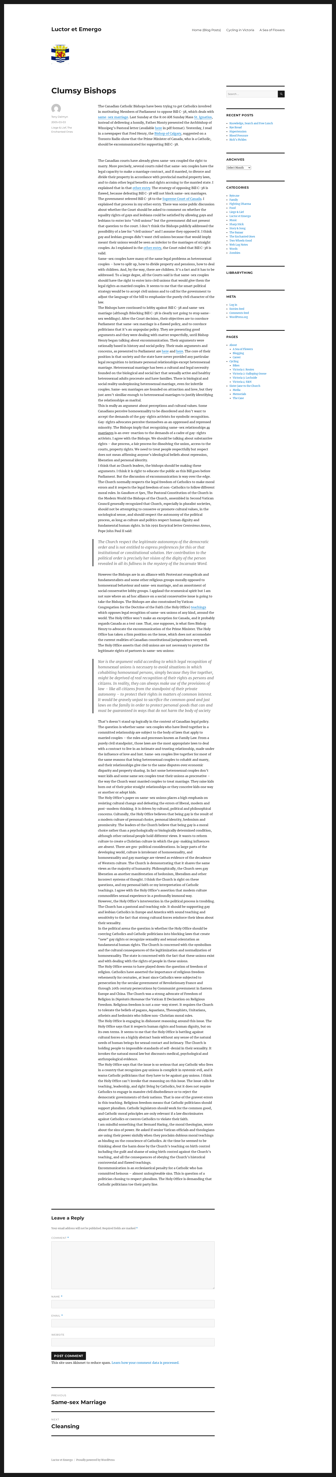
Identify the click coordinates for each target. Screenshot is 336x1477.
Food (232, 208)
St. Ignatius (203, 117)
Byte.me (234, 195)
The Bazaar (236, 232)
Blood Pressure (238, 135)
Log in (233, 304)
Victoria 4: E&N (242, 381)
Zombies (234, 253)
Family (233, 199)
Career (237, 357)
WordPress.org (238, 317)
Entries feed (236, 309)
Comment (60, 1238)
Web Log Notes (238, 244)
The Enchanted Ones (242, 236)
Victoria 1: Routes (243, 369)
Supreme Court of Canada (181, 199)
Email (57, 1315)
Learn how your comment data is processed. (145, 1363)
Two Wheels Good (240, 240)
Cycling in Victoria (240, 30)
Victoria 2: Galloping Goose (249, 373)
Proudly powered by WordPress (95, 1460)
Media (236, 390)
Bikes (236, 365)
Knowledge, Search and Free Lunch (251, 123)
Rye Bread (235, 127)
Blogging (238, 353)
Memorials (239, 394)
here (158, 128)
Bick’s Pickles (238, 139)
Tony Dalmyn (59, 116)
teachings (198, 607)
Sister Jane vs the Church (244, 386)
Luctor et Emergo (76, 29)
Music (233, 220)
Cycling (234, 361)
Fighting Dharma (240, 204)
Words (233, 248)
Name (57, 1296)
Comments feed (239, 313)
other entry (141, 188)
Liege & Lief (58, 127)
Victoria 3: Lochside (245, 377)
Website (58, 1334)
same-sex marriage (113, 117)
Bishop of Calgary (167, 133)
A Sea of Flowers (272, 30)
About (233, 345)
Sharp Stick (236, 224)
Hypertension (238, 131)
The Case (238, 398)
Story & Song (237, 228)
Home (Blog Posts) (206, 30)
